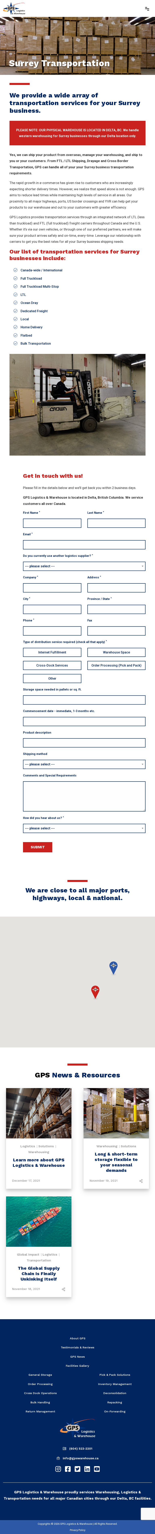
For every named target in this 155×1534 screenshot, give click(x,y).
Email (27, 534)
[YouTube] (97, 1469)
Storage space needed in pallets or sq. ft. (52, 689)
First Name (31, 513)
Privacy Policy (77, 1530)
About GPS (77, 1338)
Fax (89, 620)
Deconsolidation (114, 1393)
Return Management (40, 1411)
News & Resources (77, 1075)
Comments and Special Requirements (49, 775)
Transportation (39, 1260)
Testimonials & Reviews (77, 1347)
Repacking (114, 1402)
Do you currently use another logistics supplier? (58, 556)
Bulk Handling (40, 1402)
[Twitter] (77, 1469)
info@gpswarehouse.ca (80, 1458)
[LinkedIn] (87, 1469)
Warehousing (38, 1152)
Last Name (95, 513)
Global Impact (28, 1254)
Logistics (27, 1146)
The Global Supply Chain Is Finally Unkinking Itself (39, 1274)
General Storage (40, 1374)
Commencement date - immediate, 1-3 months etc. (59, 711)
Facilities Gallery (77, 1365)
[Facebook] (68, 1469)
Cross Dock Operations (40, 1393)
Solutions (46, 1146)
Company (30, 577)
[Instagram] (58, 1469)
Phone (28, 620)
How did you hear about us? (43, 818)
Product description (37, 732)
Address (94, 577)
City (26, 599)
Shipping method (35, 754)
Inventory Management (115, 1384)
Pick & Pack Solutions (114, 1374)
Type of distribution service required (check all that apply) (65, 642)
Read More (38, 1114)
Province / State (99, 599)
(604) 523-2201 (80, 1448)
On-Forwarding (115, 1411)
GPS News (77, 1356)
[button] (95, 993)
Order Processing (40, 1384)
